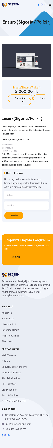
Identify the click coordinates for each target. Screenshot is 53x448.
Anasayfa (7, 312)
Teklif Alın (15, 256)
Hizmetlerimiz (9, 324)
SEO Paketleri (9, 384)
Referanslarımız (10, 329)
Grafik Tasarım (9, 389)
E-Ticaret (6, 361)
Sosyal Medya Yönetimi (14, 366)
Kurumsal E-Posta (11, 372)
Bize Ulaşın (7, 341)
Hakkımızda (8, 318)
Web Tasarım (9, 355)
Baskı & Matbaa (10, 395)
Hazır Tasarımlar (10, 335)
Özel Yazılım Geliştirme (14, 401)
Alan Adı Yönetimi (11, 378)
